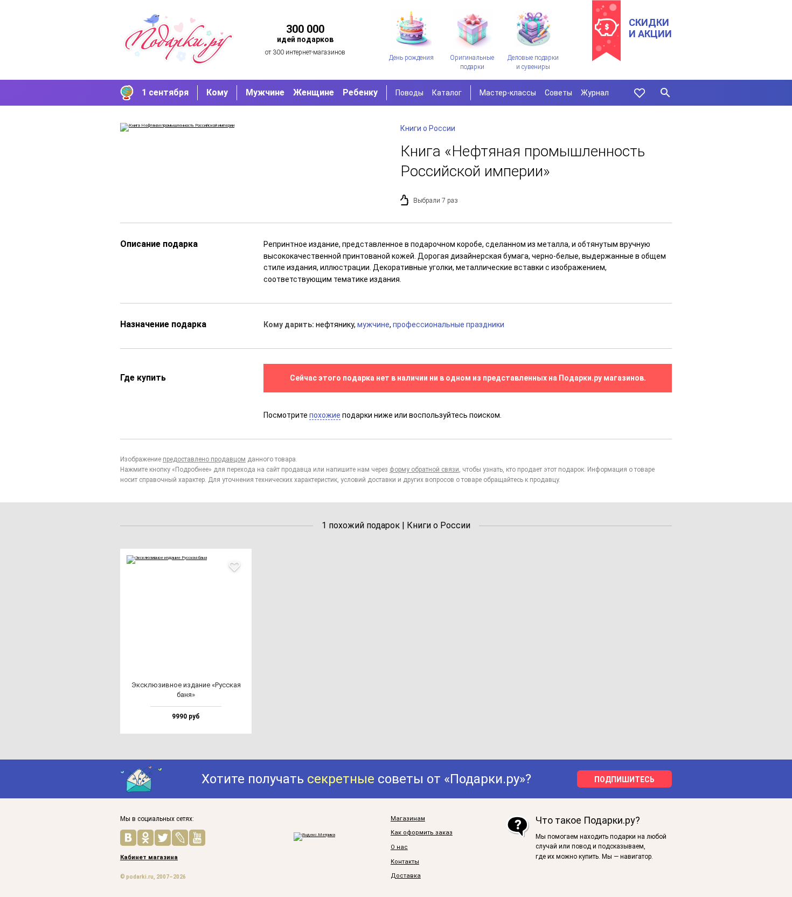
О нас (399, 847)
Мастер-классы (508, 92)
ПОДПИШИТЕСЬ (624, 779)
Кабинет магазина (149, 857)
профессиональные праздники (448, 324)
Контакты (405, 862)
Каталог (447, 92)
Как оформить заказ (422, 833)
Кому (217, 92)
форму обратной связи (424, 469)
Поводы (409, 92)
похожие (325, 415)
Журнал (595, 92)
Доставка (406, 876)
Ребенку (360, 92)
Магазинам (408, 819)
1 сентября (165, 92)
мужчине (373, 324)
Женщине (313, 92)
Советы (558, 92)
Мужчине (265, 92)
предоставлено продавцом (204, 459)
